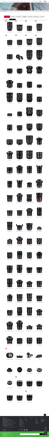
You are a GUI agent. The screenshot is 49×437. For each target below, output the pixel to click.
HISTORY (42, 421)
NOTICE (36, 419)
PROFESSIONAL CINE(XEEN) (22, 424)
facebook (19, 429)
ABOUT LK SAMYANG (43, 419)
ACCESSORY (21, 425)
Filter (12, 19)
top (45, 415)
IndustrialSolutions (45, 1)
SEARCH (35, 1)
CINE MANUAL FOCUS (22, 423)
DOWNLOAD (37, 423)
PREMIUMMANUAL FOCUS (21, 421)
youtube (24, 429)
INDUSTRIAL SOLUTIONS (22, 426)
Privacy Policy (40, 430)
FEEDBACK (33, 1)
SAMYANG (5, 1)
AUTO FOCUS (21, 419)
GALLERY (26, 419)
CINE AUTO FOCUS (21, 422)
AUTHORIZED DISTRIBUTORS (37, 422)
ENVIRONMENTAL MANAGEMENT (43, 420)
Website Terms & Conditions (35, 430)
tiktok (26, 429)
